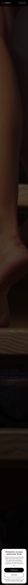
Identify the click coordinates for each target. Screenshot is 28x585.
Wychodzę (14, 575)
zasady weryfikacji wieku (17, 580)
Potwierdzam (14, 570)
